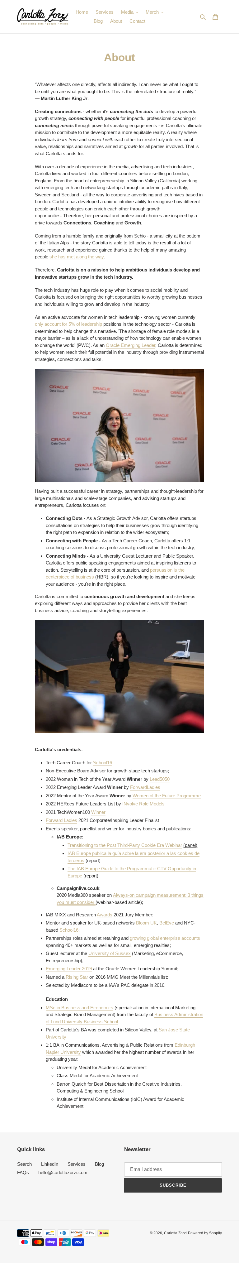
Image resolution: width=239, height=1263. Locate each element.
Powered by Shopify (205, 1233)
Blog (99, 1164)
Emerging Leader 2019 (69, 968)
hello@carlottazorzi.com (62, 1172)
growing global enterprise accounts (165, 938)
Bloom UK (146, 922)
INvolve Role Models (143, 803)
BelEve (166, 922)
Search (24, 1164)
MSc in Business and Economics (79, 1007)
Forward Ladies (61, 820)
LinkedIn (49, 1164)
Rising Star (77, 977)
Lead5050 (160, 779)
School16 (102, 762)
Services (77, 1164)
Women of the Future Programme (167, 795)
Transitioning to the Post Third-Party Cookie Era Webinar (125, 845)
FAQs (23, 1172)
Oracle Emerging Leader (130, 345)
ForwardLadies (145, 787)
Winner (98, 812)
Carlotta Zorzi (175, 1233)
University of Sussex (109, 953)
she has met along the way (76, 256)
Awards (104, 914)
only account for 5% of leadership (68, 324)
